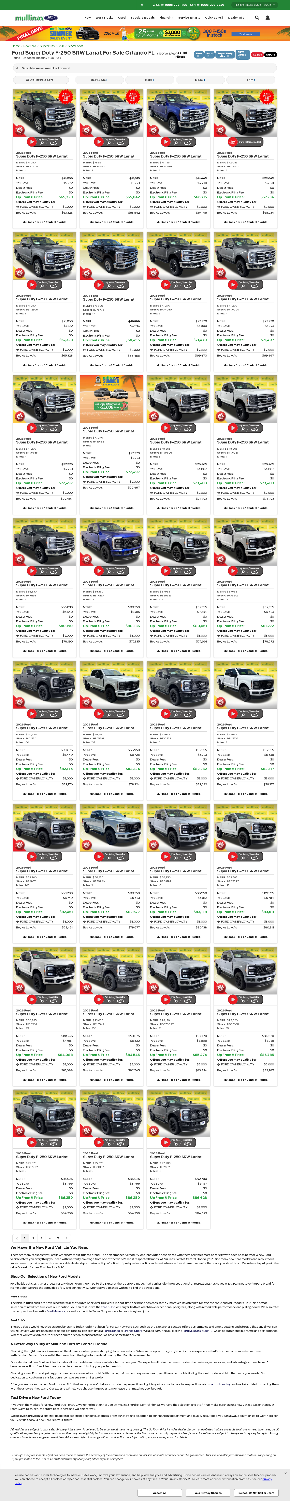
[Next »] (66, 1238)
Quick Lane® (214, 17)
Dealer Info (236, 17)
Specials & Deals (143, 17)
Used (122, 17)
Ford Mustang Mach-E (197, 1330)
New (87, 17)
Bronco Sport (133, 1330)
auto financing (220, 1384)
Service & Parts (189, 17)
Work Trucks (104, 17)
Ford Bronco (112, 1330)
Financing (166, 17)
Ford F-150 (108, 1307)
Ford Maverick (56, 1311)
